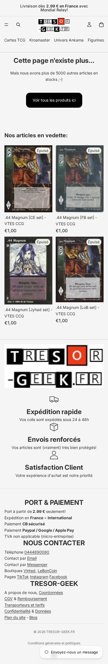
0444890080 (36, 552)
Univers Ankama (69, 40)
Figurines (96, 40)
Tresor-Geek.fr (60, 632)
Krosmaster (39, 40)
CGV (8, 598)
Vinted (29, 570)
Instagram (39, 576)
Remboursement (32, 598)
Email (32, 558)
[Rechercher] (18, 25)
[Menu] (6, 24)
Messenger (37, 564)
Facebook (58, 576)
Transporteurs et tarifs (24, 605)
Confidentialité (17, 611)
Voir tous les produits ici (54, 100)
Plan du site (14, 617)
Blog (33, 617)
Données (43, 611)
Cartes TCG (14, 40)
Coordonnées (51, 592)
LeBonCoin (47, 570)
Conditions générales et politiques (54, 643)
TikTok (23, 576)
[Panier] (101, 25)
